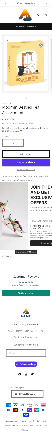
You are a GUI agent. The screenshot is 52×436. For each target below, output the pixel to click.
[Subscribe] (42, 353)
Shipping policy (27, 430)
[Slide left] (19, 98)
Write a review (26, 293)
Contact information (13, 425)
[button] (6, 15)
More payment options (26, 169)
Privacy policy (29, 425)
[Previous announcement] (5, 3)
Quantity (5, 136)
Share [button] (8, 256)
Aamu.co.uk (14, 421)
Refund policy (42, 421)
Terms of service (43, 425)
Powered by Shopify (27, 421)
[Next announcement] (46, 3)
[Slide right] (32, 98)
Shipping (15, 123)
